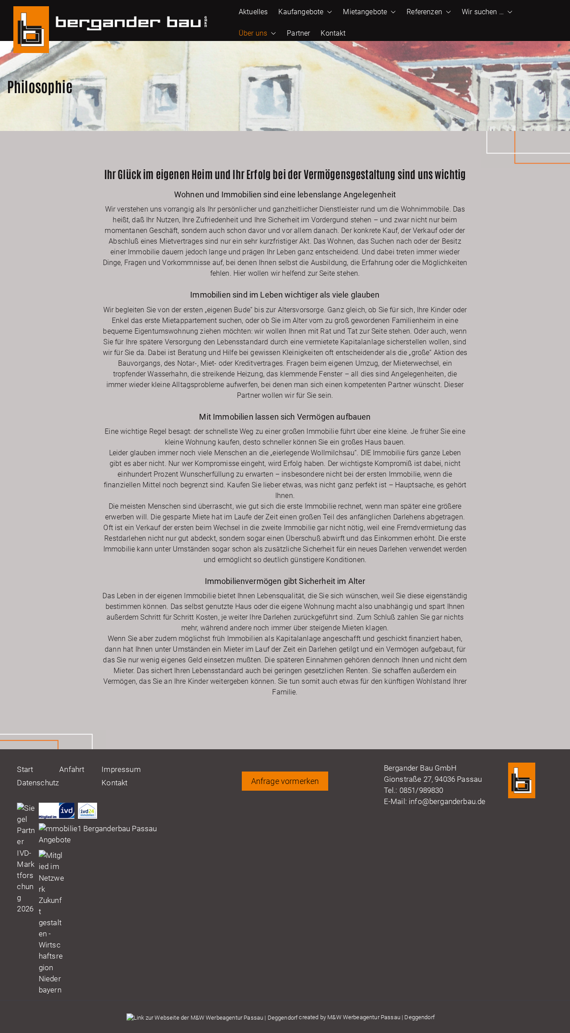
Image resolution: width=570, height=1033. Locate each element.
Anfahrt (71, 769)
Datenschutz (38, 782)
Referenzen (424, 12)
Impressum (121, 769)
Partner (298, 33)
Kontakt (333, 33)
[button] (327, 12)
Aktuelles (253, 12)
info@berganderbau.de (447, 801)
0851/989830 (421, 790)
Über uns (253, 33)
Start (25, 769)
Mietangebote (365, 12)
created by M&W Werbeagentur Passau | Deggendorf (366, 1017)
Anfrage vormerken (285, 781)
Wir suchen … (483, 12)
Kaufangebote (300, 12)
